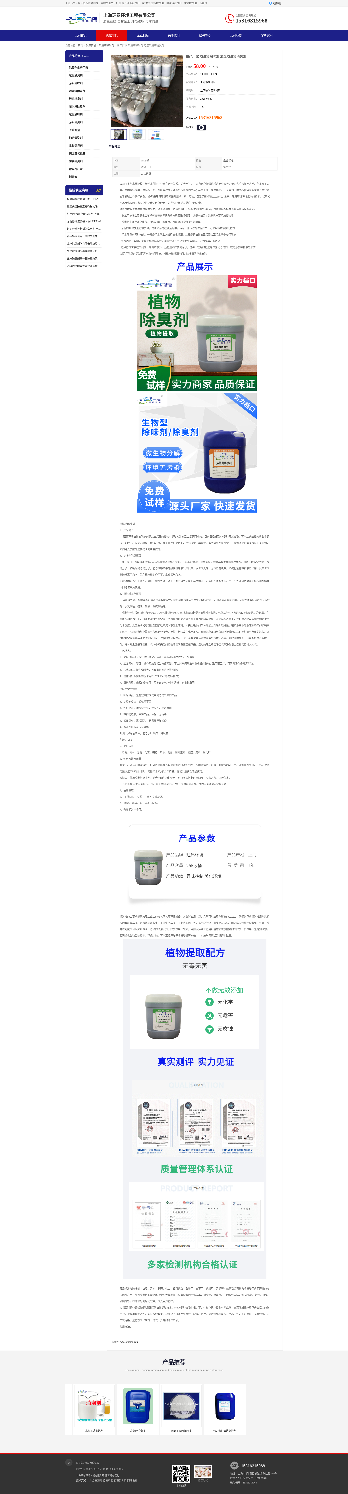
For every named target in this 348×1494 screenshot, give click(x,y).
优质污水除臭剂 (260, 1430)
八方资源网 (96, 1480)
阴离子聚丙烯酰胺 (129, 1430)
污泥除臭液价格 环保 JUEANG (84, 221)
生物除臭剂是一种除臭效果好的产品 (84, 258)
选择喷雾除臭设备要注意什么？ (84, 266)
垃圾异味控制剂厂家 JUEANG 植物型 (84, 199)
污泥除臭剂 (76, 98)
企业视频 (143, 35)
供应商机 (112, 35)
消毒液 (73, 176)
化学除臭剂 (76, 161)
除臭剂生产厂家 (78, 67)
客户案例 (267, 35)
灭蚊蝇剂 (74, 130)
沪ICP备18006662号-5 (111, 1469)
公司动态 (236, 35)
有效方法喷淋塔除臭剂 (216, 1430)
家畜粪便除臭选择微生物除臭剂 (84, 206)
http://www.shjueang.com (125, 1342)
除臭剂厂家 (76, 169)
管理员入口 (120, 1480)
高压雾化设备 (77, 153)
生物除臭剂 (76, 145)
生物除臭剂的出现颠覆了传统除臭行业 (84, 251)
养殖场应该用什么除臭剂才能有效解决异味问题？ (84, 236)
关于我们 (174, 35)
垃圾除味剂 (76, 114)
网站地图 (132, 1480)
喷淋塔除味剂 (106, 45)
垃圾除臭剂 (76, 75)
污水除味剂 (76, 83)
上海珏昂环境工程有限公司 (90, 1475)
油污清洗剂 (76, 137)
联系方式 (81, 46)
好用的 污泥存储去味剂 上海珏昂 (84, 214)
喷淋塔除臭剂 (77, 106)
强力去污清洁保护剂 (173, 1430)
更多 (98, 190)
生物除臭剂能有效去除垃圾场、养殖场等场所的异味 (84, 243)
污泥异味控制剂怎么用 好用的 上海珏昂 (84, 228)
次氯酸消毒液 (86, 1430)
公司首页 (81, 35)
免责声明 (108, 1480)
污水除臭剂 (76, 122)
